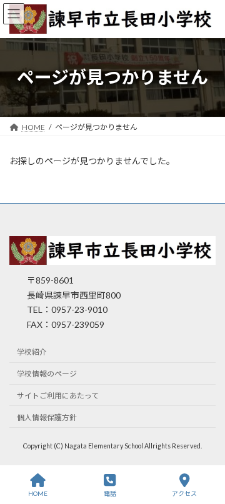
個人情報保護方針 (47, 417)
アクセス (184, 493)
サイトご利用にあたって (58, 395)
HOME (38, 493)
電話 (110, 493)
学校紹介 (32, 352)
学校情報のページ (47, 374)
